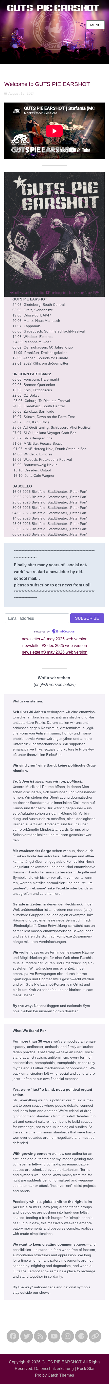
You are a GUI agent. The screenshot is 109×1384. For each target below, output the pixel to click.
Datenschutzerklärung (54, 1368)
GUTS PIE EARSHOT (61, 1362)
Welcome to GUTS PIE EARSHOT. (47, 84)
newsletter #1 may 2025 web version (54, 639)
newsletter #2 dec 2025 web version (54, 645)
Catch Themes (61, 1375)
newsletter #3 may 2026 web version (54, 652)
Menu (95, 25)
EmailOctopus (65, 631)
